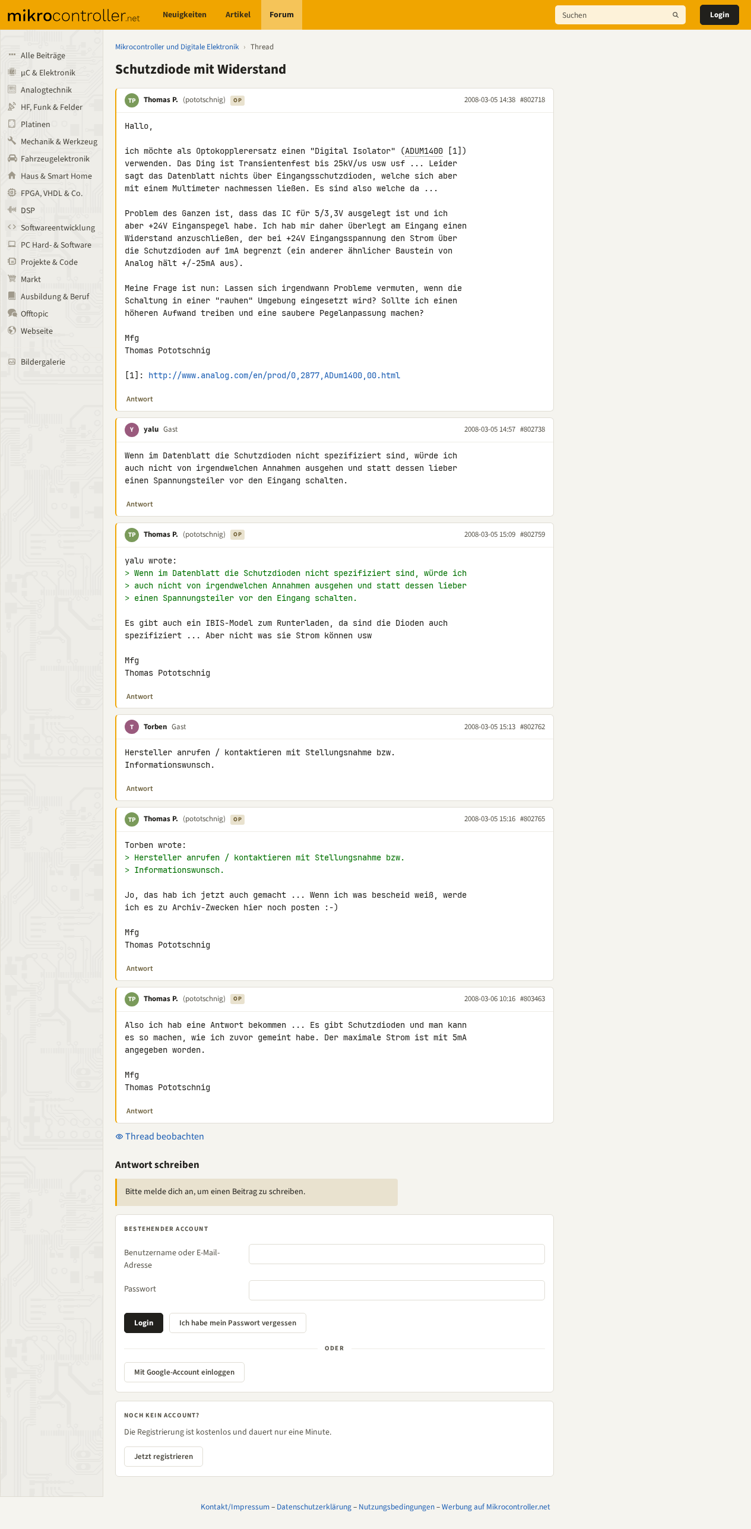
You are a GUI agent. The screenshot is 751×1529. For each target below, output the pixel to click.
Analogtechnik (46, 90)
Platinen (35, 125)
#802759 (532, 534)
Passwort (140, 1289)
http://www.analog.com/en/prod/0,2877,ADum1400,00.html (274, 375)
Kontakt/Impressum (235, 1506)
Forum (282, 15)
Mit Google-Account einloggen (184, 1372)
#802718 (532, 99)
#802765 (532, 818)
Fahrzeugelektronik (55, 159)
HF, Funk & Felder (52, 107)
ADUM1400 (424, 150)
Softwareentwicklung (58, 228)
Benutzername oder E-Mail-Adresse (172, 1259)
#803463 (532, 998)
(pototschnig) (204, 99)
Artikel (238, 15)
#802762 (532, 726)
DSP (28, 211)
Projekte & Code (49, 262)
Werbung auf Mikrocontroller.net (496, 1506)
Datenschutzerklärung (314, 1506)
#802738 (532, 429)
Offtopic (34, 314)
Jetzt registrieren (163, 1456)
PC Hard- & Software (56, 245)
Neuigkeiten (185, 15)
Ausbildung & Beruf (55, 297)
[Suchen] (675, 15)
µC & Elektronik (48, 73)
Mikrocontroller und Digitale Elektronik (177, 47)
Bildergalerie (43, 362)
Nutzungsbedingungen (397, 1506)
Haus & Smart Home (56, 176)
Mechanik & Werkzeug (59, 142)
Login (719, 15)
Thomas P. (161, 99)
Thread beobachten (163, 1136)
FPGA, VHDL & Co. (52, 194)
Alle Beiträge (43, 56)
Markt (31, 280)
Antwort (139, 399)
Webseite (37, 331)
